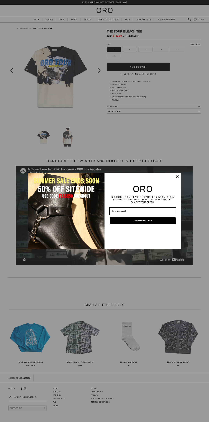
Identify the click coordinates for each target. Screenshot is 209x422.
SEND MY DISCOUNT (143, 221)
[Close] (177, 176)
